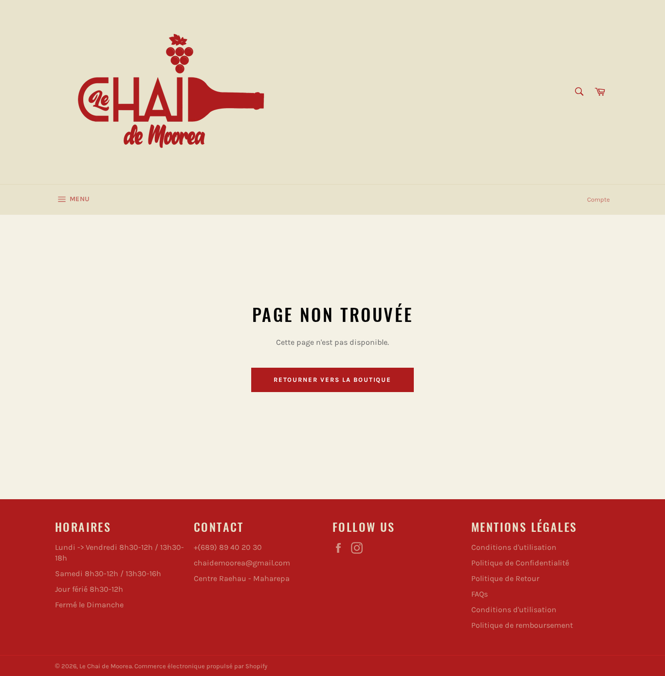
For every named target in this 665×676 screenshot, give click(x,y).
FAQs (479, 594)
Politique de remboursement (522, 625)
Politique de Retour (505, 578)
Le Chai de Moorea (105, 666)
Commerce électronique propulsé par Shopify (200, 666)
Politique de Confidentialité (520, 562)
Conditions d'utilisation (513, 547)
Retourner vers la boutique (333, 379)
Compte (598, 199)
